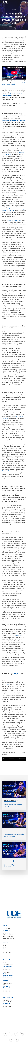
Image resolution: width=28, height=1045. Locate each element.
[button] (25, 2)
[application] (14, 759)
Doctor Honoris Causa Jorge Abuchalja (13, 120)
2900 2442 (8, 933)
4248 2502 (8, 969)
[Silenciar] (20, 759)
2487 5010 (8, 1006)
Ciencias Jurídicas (8, 861)
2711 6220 (8, 952)
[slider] (23, 758)
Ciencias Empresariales (10, 800)
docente (18, 635)
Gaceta (14, 9)
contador (15, 673)
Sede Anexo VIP (8, 972)
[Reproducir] (3, 759)
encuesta (6, 684)
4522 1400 (8, 991)
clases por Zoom (6, 471)
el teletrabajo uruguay (14, 220)
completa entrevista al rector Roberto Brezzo (13, 84)
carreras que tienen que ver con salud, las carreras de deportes (14, 210)
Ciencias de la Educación (10, 831)
